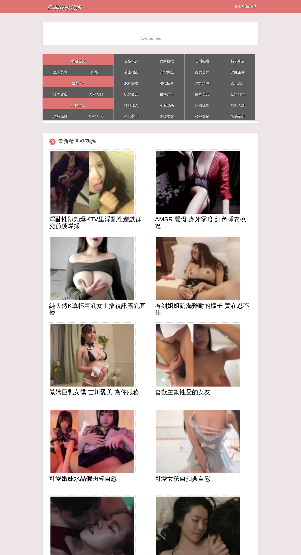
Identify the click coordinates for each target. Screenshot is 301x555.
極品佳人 (131, 103)
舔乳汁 (96, 70)
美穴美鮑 (96, 92)
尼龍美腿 (238, 103)
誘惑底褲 (60, 114)
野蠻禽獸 (167, 70)
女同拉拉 (167, 59)
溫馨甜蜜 (60, 92)
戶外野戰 (202, 81)
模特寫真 (167, 92)
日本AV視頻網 (74, 6)
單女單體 (78, 103)
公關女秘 (202, 114)
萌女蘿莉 (131, 114)
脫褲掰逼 (131, 81)
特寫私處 (238, 59)
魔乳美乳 (60, 70)
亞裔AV (78, 81)
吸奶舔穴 (131, 92)
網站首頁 (78, 59)
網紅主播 (238, 70)
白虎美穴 (202, 92)
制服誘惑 (167, 103)
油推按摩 (167, 81)
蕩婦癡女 (167, 114)
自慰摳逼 (202, 59)
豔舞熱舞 (238, 92)
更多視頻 (131, 59)
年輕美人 (96, 114)
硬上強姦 (131, 70)
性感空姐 (238, 114)
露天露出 (238, 81)
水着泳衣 (202, 103)
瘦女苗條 (202, 70)
